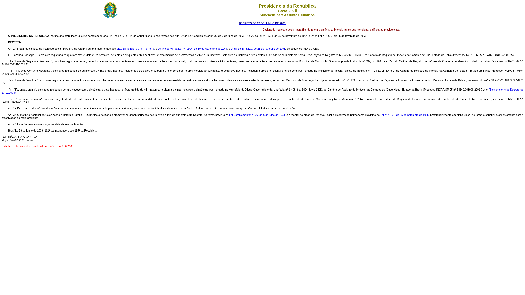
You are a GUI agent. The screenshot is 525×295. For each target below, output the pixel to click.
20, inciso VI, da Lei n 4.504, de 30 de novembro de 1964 (192, 48)
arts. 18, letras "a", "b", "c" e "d (135, 48)
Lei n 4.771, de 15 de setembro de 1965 (404, 114)
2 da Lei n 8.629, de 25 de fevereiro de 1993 (258, 48)
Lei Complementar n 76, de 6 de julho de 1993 (257, 114)
